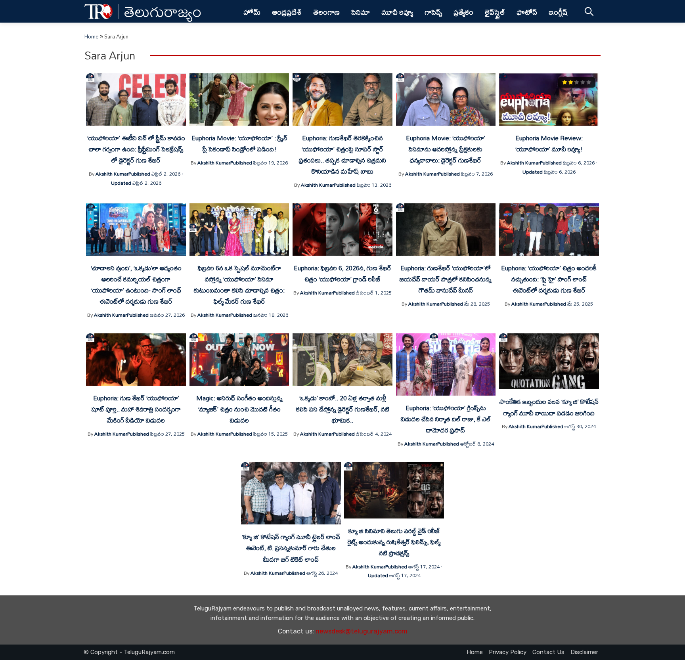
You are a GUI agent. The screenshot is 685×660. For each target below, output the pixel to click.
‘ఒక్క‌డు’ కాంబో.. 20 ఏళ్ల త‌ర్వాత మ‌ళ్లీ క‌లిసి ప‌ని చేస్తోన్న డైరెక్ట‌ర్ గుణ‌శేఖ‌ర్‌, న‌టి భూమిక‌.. (342, 409)
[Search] (589, 11)
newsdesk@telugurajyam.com (362, 631)
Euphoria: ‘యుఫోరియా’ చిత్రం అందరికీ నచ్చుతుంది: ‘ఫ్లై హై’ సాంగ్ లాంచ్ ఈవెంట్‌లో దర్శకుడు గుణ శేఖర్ (549, 279)
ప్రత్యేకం (463, 12)
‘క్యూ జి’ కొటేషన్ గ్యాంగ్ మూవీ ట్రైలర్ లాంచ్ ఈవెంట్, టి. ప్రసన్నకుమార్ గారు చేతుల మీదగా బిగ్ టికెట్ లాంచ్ (291, 547)
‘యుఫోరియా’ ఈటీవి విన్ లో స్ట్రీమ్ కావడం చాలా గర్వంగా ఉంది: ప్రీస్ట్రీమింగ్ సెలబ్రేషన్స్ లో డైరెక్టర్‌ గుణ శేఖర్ (136, 149)
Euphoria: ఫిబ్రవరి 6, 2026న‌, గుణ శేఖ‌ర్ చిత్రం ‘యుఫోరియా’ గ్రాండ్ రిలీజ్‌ (342, 273)
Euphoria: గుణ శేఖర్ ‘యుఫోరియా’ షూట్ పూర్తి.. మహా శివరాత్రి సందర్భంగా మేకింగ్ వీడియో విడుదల (136, 409)
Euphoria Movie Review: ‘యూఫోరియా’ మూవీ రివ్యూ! (549, 143)
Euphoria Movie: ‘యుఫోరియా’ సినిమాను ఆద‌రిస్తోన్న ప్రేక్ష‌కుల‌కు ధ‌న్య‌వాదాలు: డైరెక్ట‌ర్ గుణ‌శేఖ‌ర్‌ (445, 149)
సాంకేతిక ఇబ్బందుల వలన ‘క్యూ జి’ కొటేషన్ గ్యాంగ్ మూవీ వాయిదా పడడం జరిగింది (549, 407)
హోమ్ (251, 12)
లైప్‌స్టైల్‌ (495, 12)
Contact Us (548, 652)
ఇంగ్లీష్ (558, 12)
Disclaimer (584, 652)
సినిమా (360, 12)
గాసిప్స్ (433, 12)
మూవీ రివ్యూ (397, 12)
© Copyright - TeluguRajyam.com (129, 652)
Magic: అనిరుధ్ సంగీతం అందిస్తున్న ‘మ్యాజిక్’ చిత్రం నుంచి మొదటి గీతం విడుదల (239, 409)
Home (91, 36)
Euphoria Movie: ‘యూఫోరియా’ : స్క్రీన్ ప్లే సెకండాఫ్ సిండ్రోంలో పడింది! (239, 143)
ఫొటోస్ (527, 12)
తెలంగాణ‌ (326, 12)
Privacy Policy (507, 652)
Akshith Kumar (112, 173)
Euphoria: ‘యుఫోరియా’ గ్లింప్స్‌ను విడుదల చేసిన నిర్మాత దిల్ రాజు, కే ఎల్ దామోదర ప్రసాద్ (446, 419)
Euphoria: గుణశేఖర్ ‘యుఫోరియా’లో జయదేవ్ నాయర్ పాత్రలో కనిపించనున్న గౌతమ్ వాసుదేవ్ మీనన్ (446, 279)
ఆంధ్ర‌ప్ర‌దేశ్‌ (287, 12)
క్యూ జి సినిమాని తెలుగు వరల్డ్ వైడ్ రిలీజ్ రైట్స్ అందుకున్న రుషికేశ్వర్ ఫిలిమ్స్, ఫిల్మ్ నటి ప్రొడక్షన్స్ (394, 541)
